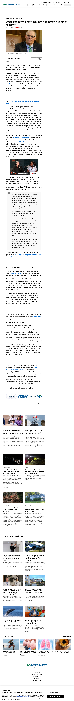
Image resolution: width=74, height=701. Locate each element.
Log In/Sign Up (68, 2)
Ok (72, 687)
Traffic (34, 4)
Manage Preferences (55, 692)
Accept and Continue (55, 696)
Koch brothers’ (36, 317)
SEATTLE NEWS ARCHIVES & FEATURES (14, 18)
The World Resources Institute (26, 142)
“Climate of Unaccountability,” (21, 138)
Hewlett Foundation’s (15, 273)
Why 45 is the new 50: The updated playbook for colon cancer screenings (33, 621)
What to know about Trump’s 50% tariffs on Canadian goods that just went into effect (34, 432)
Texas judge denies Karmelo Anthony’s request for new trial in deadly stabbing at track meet (13, 432)
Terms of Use (20, 696)
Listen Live (60, 4)
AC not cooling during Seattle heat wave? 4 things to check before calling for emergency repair (12, 557)
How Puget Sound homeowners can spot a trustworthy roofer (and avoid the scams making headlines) (35, 557)
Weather (39, 4)
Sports (30, 4)
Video (54, 4)
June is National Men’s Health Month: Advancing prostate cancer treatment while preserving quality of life (12, 591)
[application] (24, 167)
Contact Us (37, 672)
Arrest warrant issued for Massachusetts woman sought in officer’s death (34, 509)
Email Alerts (37, 678)
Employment (37, 682)
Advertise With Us (37, 680)
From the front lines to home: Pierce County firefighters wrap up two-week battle (34, 471)
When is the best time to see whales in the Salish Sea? (12, 621)
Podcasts (49, 4)
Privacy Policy (26, 696)
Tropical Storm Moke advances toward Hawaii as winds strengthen (12, 509)
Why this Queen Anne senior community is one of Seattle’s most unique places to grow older (34, 591)
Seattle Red (58, 2)
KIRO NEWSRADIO (43, 2)
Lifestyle (44, 4)
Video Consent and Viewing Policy (22, 698)
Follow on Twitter (37, 676)
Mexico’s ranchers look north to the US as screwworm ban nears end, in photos (12, 471)
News (26, 4)
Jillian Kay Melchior (11, 84)
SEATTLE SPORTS (51, 2)
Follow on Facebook (37, 674)
